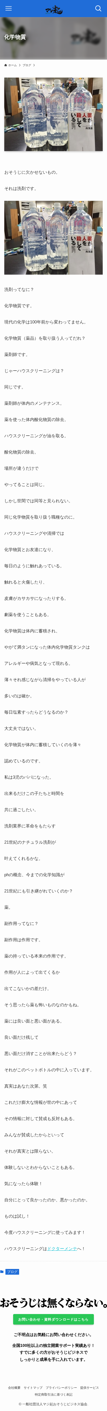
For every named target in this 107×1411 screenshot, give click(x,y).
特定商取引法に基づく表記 (53, 1394)
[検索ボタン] (98, 8)
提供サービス (89, 1387)
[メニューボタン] (8, 8)
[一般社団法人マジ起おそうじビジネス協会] (53, 8)
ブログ (12, 1272)
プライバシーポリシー (61, 1387)
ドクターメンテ (62, 1248)
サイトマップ (33, 1387)
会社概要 (14, 1387)
